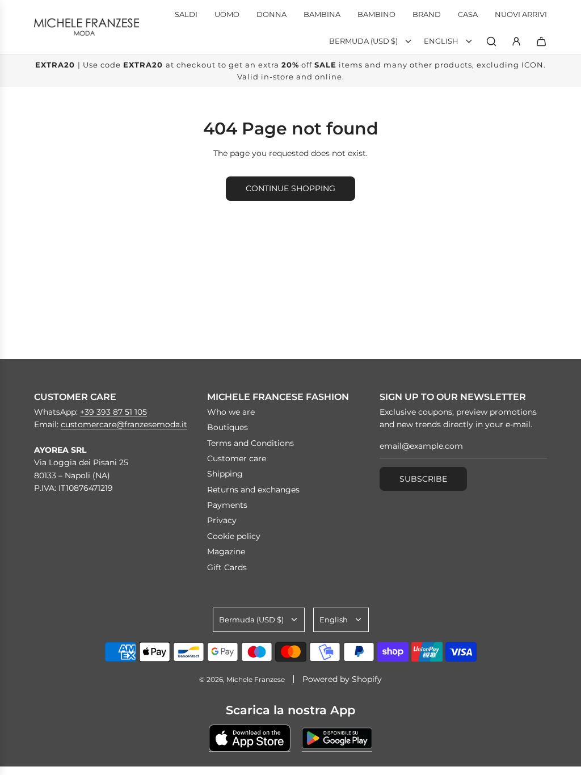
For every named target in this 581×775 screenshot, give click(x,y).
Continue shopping (290, 188)
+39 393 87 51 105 (113, 412)
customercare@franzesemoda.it (124, 424)
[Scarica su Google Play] (337, 738)
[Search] (491, 41)
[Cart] (541, 41)
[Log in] (516, 41)
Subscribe (423, 479)
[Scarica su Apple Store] (249, 738)
